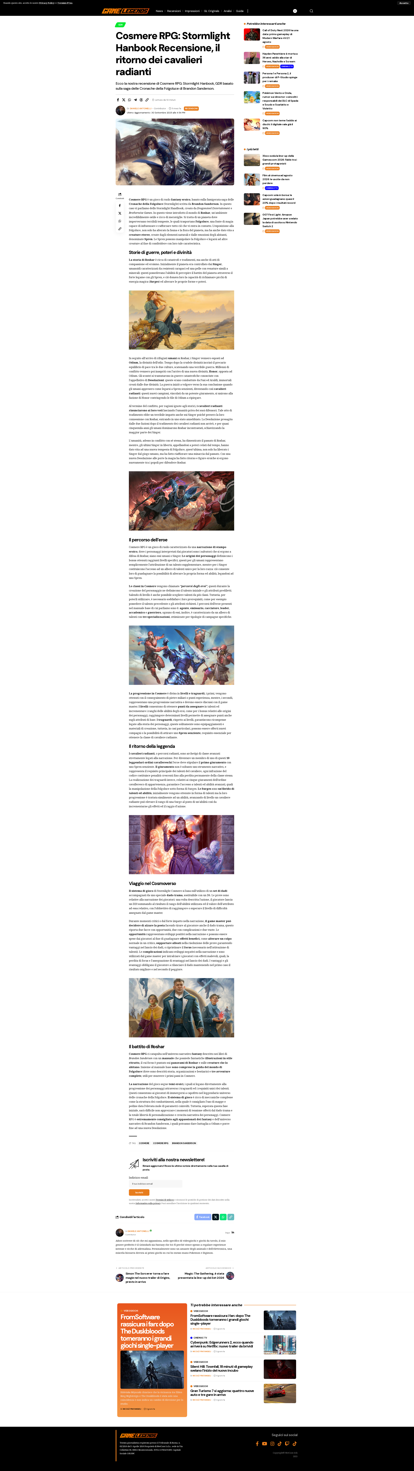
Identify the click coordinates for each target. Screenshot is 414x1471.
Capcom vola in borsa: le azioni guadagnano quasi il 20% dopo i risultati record (278, 199)
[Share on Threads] (141, 99)
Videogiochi (272, 47)
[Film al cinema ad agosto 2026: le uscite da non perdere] (252, 180)
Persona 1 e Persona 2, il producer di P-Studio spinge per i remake (279, 77)
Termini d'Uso (64, 2)
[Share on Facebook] (118, 99)
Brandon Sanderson (184, 1143)
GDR (120, 24)
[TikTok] (280, 1444)
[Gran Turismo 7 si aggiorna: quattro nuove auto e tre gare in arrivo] (280, 1393)
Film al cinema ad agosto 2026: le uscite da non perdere (277, 179)
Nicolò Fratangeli (132, 1409)
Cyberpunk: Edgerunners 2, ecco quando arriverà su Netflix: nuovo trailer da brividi (221, 1344)
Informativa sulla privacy (148, 1203)
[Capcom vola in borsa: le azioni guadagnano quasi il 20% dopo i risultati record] (252, 199)
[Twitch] (287, 1444)
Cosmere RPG (160, 1143)
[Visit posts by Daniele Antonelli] (120, 1233)
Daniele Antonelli (141, 108)
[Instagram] (272, 1444)
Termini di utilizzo (165, 1199)
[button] (404, 3)
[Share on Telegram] (135, 99)
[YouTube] (264, 1444)
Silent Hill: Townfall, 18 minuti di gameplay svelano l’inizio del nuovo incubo (221, 1368)
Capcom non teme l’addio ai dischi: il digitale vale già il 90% (279, 124)
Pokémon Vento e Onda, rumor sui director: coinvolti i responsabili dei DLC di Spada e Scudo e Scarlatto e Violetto (280, 100)
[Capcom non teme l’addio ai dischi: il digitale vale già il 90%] (252, 125)
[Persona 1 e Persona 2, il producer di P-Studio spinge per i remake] (252, 78)
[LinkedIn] (232, 1232)
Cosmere (144, 1143)
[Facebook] (257, 1444)
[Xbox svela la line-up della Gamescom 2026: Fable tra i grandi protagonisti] (252, 160)
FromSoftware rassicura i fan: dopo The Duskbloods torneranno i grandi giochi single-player (147, 1331)
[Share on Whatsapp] (129, 99)
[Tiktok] (295, 1444)
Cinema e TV (287, 66)
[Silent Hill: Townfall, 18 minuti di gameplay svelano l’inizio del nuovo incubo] (280, 1369)
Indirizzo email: (138, 1177)
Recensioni (191, 108)
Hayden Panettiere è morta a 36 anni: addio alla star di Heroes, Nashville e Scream (280, 57)
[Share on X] (123, 99)
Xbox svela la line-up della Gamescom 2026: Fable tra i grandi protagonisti (279, 159)
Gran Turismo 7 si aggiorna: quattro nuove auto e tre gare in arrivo (222, 1392)
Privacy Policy (46, 2)
